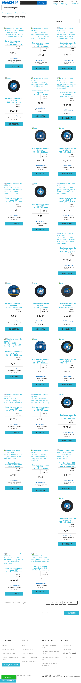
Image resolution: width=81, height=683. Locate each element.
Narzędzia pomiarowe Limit (48, 646)
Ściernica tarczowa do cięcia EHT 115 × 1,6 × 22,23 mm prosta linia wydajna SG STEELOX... (40, 305)
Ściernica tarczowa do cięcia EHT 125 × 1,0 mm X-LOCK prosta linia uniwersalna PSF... (13, 43)
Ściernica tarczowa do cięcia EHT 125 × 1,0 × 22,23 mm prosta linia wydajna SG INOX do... (40, 409)
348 (70, 603)
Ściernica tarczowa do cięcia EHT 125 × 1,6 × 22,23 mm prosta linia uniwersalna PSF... (40, 44)
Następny (75, 603)
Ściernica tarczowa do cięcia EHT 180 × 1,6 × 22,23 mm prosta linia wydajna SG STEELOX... (40, 150)
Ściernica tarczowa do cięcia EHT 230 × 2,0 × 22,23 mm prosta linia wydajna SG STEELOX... (40, 466)
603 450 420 (66, 645)
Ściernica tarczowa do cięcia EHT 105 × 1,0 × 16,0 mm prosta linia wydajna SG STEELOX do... (67, 417)
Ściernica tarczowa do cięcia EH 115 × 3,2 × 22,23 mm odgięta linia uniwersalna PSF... (13, 305)
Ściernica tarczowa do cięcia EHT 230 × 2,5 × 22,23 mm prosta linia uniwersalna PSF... (67, 250)
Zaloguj (55, 4)
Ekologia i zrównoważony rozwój (10, 658)
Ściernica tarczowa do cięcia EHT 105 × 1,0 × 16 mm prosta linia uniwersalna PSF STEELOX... (67, 361)
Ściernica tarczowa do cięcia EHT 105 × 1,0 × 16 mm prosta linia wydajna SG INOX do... (13, 100)
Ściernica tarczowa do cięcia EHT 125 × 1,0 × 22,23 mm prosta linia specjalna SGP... (40, 206)
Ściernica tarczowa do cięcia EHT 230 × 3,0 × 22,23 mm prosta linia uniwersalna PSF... (67, 305)
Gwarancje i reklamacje (29, 657)
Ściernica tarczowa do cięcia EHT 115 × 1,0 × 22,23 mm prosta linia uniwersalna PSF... (13, 200)
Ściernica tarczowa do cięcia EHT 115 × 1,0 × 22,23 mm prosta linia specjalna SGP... (13, 570)
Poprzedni (48, 603)
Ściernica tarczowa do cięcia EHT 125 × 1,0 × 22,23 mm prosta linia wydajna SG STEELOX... (67, 520)
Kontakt (4, 645)
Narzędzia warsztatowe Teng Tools (49, 664)
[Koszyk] (69, 3)
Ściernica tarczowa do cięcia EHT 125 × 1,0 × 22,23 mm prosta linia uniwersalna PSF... (67, 44)
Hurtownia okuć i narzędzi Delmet (50, 652)
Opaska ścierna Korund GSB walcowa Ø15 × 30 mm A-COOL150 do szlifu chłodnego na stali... (13, 464)
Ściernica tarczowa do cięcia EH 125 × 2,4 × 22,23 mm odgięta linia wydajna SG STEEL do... (40, 361)
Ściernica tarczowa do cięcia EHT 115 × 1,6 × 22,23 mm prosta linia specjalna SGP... (67, 200)
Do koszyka (14, 66)
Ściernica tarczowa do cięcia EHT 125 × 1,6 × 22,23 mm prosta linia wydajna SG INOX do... (13, 409)
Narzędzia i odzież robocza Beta (50, 658)
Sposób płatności (27, 649)
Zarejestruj (63, 4)
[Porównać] (5, 39)
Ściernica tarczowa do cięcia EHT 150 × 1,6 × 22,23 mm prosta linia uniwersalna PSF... (40, 92)
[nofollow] (8, 677)
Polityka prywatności (8, 653)
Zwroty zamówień (27, 653)
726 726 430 (66, 649)
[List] (6, 21)
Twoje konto (58, 2)
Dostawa (24, 645)
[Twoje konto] (51, 3)
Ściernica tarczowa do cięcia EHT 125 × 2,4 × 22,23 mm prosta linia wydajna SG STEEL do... (13, 353)
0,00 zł (74, 2)
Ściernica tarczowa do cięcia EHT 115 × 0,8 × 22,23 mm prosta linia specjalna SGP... (67, 94)
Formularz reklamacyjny (30, 661)
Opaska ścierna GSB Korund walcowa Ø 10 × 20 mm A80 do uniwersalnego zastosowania (67, 464)
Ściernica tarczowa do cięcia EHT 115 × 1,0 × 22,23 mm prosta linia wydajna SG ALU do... (67, 150)
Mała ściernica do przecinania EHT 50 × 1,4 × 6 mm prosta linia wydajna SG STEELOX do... (40, 568)
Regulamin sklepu (8, 649)
